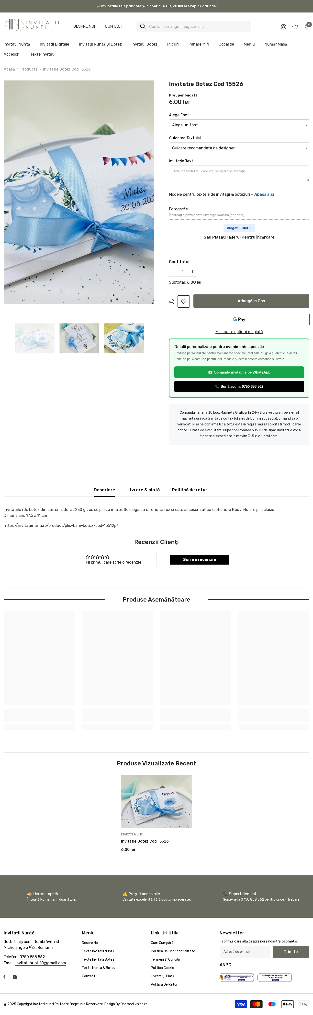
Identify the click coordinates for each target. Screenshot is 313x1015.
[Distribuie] (173, 302)
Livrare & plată (143, 490)
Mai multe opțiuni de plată (239, 331)
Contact (114, 26)
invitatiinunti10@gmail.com (40, 963)
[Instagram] (15, 977)
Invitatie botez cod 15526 (145, 841)
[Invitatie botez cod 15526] (156, 801)
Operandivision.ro (134, 1004)
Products (29, 69)
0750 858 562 (32, 957)
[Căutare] (193, 26)
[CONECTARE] (283, 26)
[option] (79, 192)
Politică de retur (189, 490)
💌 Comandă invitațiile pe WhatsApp (239, 372)
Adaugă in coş (251, 301)
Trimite (291, 951)
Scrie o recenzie (199, 559)
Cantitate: (179, 261)
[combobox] (198, 26)
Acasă (9, 69)
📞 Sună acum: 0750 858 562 (239, 386)
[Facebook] (4, 977)
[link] (184, 301)
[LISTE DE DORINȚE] (295, 26)
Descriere (104, 490)
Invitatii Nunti (132, 834)
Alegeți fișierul (239, 228)
